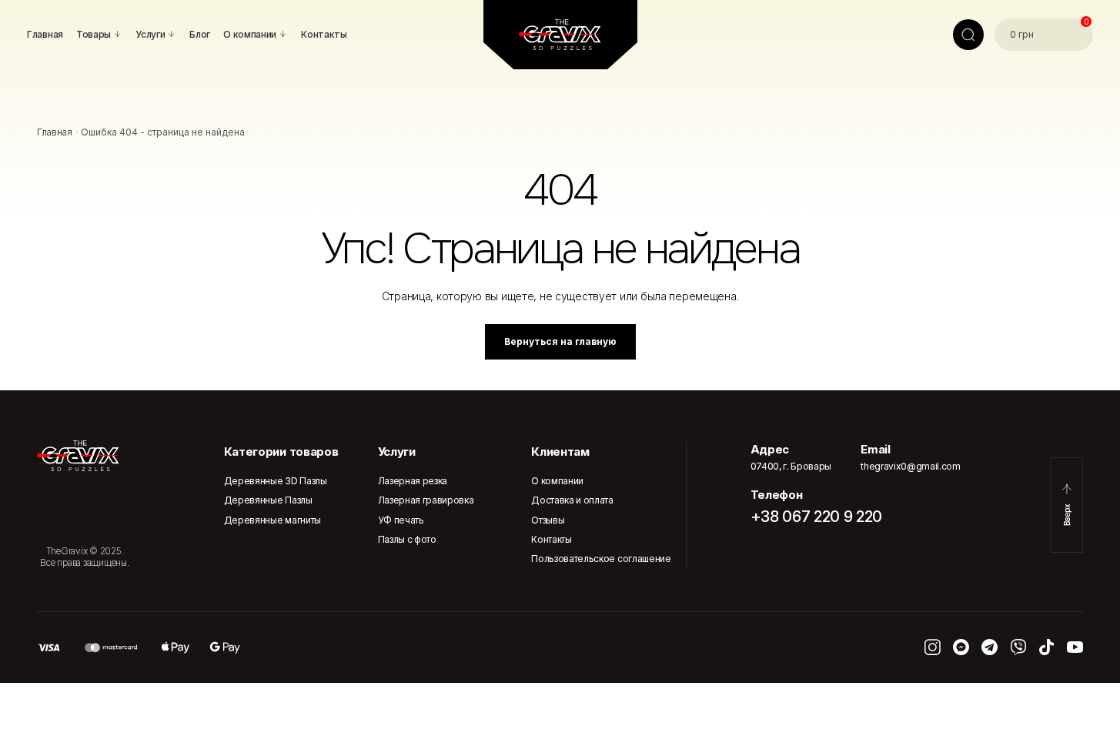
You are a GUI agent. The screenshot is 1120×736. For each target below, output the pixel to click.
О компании (557, 481)
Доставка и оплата (572, 500)
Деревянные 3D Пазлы (275, 481)
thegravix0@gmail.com (911, 466)
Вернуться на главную (560, 341)
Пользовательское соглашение (600, 558)
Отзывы (547, 520)
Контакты (551, 539)
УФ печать (401, 520)
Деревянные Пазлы (268, 500)
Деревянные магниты (272, 520)
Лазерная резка (413, 481)
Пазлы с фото (407, 539)
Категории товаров (281, 451)
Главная (54, 132)
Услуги (397, 451)
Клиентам (560, 451)
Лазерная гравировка (426, 500)
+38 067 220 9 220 (817, 516)
